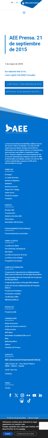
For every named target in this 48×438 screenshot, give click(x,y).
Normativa (9, 252)
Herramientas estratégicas (15, 249)
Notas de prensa (11, 323)
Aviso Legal (33, 418)
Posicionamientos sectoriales (16, 233)
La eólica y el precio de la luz (16, 255)
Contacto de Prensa (12, 347)
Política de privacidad (16, 418)
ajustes (22, 429)
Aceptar (7, 434)
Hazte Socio (9, 193)
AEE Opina (9, 332)
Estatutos (8, 183)
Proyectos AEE (10, 312)
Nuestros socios (11, 187)
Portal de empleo (11, 196)
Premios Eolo (10, 213)
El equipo (8, 174)
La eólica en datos (12, 246)
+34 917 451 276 (11, 370)
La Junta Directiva (11, 178)
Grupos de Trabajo (12, 190)
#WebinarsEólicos (12, 300)
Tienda (7, 388)
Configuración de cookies (25, 434)
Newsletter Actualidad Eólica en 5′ (18, 335)
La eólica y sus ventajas (14, 258)
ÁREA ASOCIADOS (32, 3)
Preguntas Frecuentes (13, 261)
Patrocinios (9, 219)
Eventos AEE (9, 210)
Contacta (8, 199)
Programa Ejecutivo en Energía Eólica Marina (22, 282)
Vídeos (7, 344)
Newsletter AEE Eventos (14, 222)
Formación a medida (12, 294)
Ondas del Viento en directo (15, 326)
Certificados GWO (11, 297)
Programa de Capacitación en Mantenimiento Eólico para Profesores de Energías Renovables (23, 273)
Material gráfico (11, 341)
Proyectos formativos (13, 291)
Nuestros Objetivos (12, 181)
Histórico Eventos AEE (13, 216)
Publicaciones (10, 329)
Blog (6, 338)
